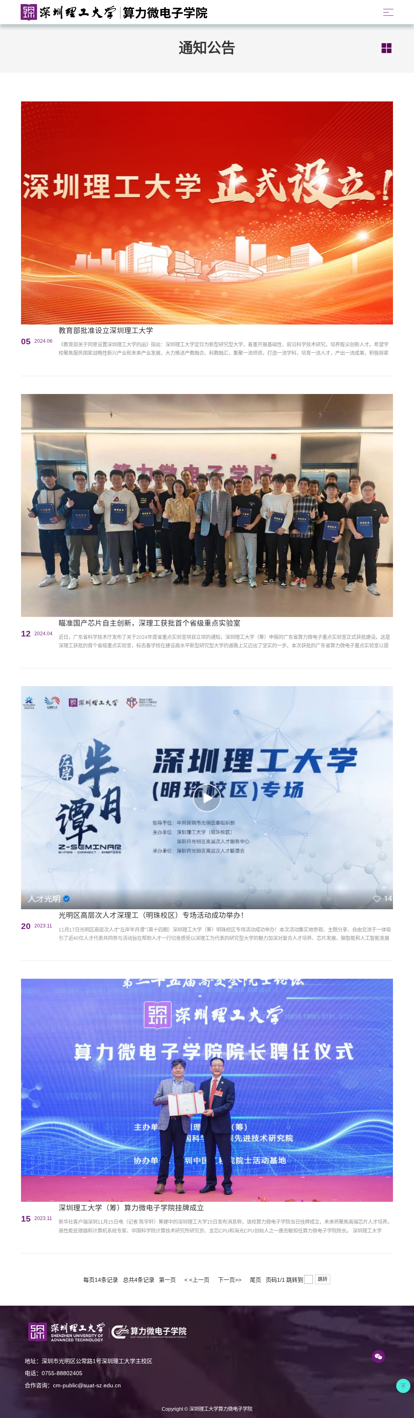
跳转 (322, 1279)
